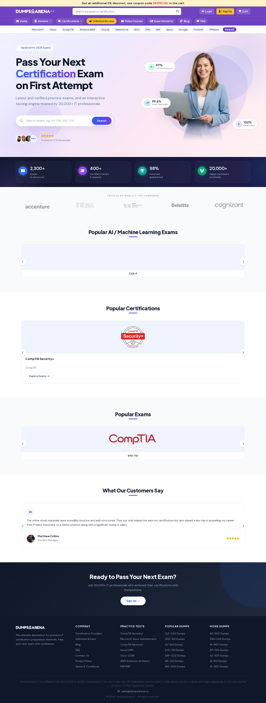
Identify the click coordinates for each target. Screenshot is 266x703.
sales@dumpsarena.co (135, 691)
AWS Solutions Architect (135, 661)
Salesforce (121, 29)
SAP (158, 29)
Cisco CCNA (127, 655)
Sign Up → (133, 601)
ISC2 (137, 29)
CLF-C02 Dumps (175, 633)
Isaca (169, 29)
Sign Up (227, 11)
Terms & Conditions (87, 666)
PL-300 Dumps (219, 666)
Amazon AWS (87, 29)
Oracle (105, 29)
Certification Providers (88, 633)
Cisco (53, 29)
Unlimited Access (103, 21)
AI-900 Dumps (219, 644)
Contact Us (82, 655)
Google (183, 29)
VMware (214, 29)
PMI (148, 29)
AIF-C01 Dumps (174, 661)
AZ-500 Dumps (219, 633)
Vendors (43, 21)
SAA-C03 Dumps (220, 639)
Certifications (70, 21)
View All (229, 29)
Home (23, 21)
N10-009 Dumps (175, 666)
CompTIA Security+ (131, 633)
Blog (186, 21)
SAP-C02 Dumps (175, 655)
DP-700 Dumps (219, 650)
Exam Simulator (163, 21)
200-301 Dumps (175, 639)
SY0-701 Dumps (174, 650)
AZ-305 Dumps (219, 655)
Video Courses (134, 21)
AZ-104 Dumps (174, 644)
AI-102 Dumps (218, 661)
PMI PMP (125, 666)
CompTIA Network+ (131, 644)
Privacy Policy (83, 661)
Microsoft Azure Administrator (138, 639)
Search (101, 121)
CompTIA (68, 29)
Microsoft (38, 29)
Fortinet (198, 29)
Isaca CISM (126, 650)
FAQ (202, 21)
